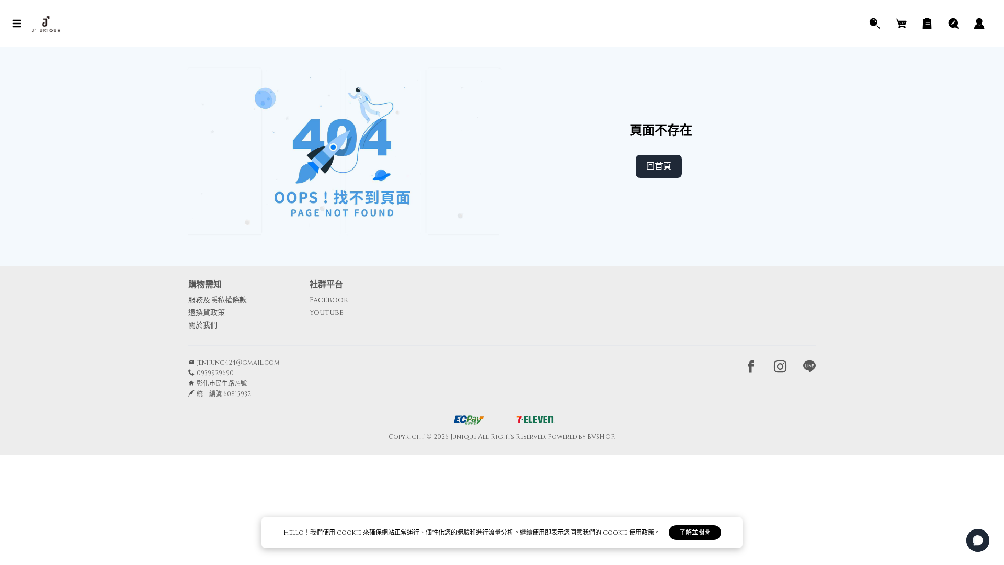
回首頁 (658, 166)
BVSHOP (600, 437)
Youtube (327, 313)
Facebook (329, 300)
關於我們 (203, 325)
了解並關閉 (695, 532)
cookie (350, 532)
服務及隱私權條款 (217, 300)
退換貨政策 (206, 313)
